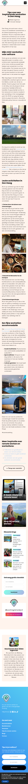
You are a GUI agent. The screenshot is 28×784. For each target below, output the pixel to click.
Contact (4, 736)
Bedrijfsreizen (6, 726)
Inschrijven (14, 592)
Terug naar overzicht (15, 468)
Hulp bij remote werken (9, 731)
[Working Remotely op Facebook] (13, 711)
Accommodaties (7, 723)
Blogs (3, 733)
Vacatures (5, 728)
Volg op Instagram (15, 614)
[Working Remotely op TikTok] (17, 711)
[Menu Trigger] (25, 2)
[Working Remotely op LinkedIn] (15, 711)
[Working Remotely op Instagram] (10, 711)
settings (21, 778)
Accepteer (5, 781)
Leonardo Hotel (21, 149)
